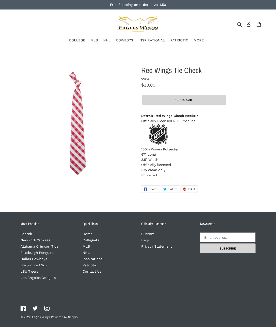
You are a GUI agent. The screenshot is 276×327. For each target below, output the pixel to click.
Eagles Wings (41, 317)
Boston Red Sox (33, 265)
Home (88, 234)
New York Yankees (35, 240)
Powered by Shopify (64, 317)
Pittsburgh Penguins (37, 253)
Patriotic (90, 265)
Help (145, 240)
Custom (147, 234)
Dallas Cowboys (33, 259)
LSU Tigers (29, 271)
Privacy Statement (156, 246)
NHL (86, 253)
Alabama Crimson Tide (39, 246)
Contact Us (92, 271)
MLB (86, 246)
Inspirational (93, 259)
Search (26, 234)
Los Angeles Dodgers (38, 278)
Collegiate (91, 240)
